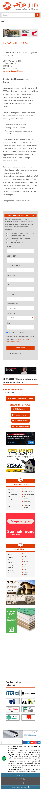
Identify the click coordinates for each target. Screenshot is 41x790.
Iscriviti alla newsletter (19, 332)
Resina (25, 569)
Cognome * (11, 256)
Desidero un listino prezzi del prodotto (21, 239)
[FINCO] (28, 709)
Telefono (11, 294)
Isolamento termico (29, 491)
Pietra (25, 559)
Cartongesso (11, 565)
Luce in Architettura (29, 494)
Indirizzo (11, 275)
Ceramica (10, 570)
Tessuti (26, 572)
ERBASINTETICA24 (20, 404)
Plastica (26, 561)
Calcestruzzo (11, 562)
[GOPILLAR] (13, 717)
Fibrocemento (28, 553)
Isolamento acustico (29, 489)
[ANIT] (28, 701)
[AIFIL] (28, 717)
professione (12, 304)
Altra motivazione (16, 242)
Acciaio (10, 554)
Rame (25, 567)
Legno (25, 556)
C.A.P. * (9, 323)
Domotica (10, 499)
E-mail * (10, 285)
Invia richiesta (20, 348)
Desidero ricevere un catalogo (21, 233)
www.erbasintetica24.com (13, 71)
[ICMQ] (13, 709)
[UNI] (13, 701)
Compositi (11, 573)
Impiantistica (11, 506)
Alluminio (10, 557)
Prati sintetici (10, 392)
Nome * (9, 246)
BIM (9, 496)
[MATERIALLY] (28, 693)
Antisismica (11, 489)
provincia (11, 313)
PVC (25, 564)
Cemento (10, 567)
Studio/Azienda (14, 265)
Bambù (10, 560)
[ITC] (13, 693)
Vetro (25, 574)
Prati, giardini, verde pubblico (15, 389)
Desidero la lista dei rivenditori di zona (17, 236)
